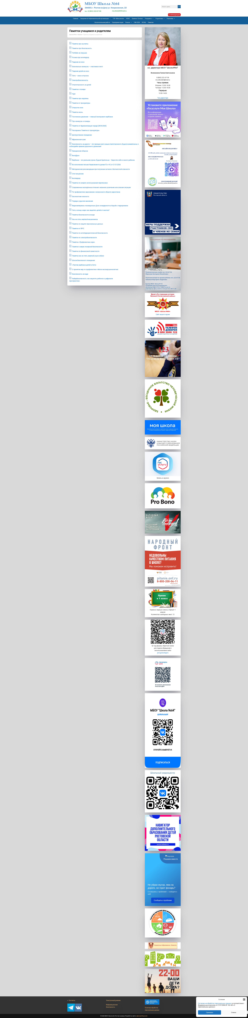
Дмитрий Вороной (141, 1016)
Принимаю (209, 1012)
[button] (244, 999)
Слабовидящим (174, 15)
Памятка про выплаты (80, 44)
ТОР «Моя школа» (118, 18)
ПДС (73, 94)
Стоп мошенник (78, 174)
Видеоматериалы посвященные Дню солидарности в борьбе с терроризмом (100, 206)
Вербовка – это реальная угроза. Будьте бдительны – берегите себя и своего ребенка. (103, 160)
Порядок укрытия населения (82, 201)
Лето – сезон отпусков (80, 76)
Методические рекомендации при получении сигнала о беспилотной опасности (101, 169)
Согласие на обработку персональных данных (214, 1003)
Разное (127, 22)
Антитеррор (76, 178)
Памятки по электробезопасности (84, 237)
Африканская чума (79, 139)
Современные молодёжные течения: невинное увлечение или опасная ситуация (101, 187)
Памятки (150, 22)
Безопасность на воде (80, 274)
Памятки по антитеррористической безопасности (90, 233)
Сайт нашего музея (163, 314)
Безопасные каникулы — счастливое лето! (87, 67)
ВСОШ (144, 22)
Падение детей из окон (80, 71)
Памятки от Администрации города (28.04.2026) (89, 126)
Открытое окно (77, 108)
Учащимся (148, 18)
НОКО (128, 18)
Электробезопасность (80, 80)
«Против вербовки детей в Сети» (84, 265)
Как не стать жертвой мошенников (85, 219)
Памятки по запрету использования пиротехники (90, 183)
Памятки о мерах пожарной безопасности (87, 247)
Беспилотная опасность (80, 196)
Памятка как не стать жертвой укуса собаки (88, 256)
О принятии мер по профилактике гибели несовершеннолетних (95, 269)
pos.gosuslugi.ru (162, 653)
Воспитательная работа (102, 22)
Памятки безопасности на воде (83, 215)
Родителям (159, 18)
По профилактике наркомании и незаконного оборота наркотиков (96, 192)
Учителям (170, 18)
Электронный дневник (113, 1000)
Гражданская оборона (80, 151)
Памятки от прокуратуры (81, 103)
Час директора (162, 98)
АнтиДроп (75, 155)
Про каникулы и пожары (81, 121)
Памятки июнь (77, 112)
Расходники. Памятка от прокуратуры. (86, 130)
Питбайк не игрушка (79, 53)
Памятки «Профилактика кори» (83, 242)
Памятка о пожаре (78, 89)
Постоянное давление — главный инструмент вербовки (92, 117)
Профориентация (117, 22)
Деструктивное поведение (82, 135)
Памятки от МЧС (78, 228)
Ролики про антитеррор (80, 57)
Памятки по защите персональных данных (87, 224)
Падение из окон (78, 62)
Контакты (72, 1000)
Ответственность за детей (81, 85)
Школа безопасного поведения (83, 260)
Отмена (233, 1012)
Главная (75, 18)
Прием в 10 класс (137, 18)
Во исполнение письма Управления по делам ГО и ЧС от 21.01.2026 (96, 165)
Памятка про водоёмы (80, 98)
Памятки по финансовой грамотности (85, 251)
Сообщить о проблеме (163, 900)
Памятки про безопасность (82, 48)
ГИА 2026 (137, 22)
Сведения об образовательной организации (94, 18)
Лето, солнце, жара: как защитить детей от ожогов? (90, 210)
